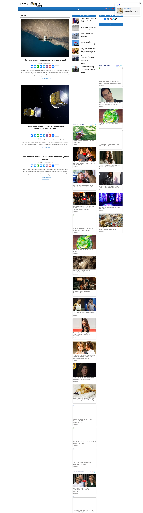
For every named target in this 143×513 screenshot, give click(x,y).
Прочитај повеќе (45, 78)
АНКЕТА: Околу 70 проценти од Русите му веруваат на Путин (88, 20)
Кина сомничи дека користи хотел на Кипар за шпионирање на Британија (88, 42)
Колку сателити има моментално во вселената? (45, 60)
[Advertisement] (111, 36)
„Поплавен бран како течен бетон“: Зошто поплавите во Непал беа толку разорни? (88, 27)
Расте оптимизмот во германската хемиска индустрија (87, 35)
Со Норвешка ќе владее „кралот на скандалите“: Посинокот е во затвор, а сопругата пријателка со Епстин (88, 69)
